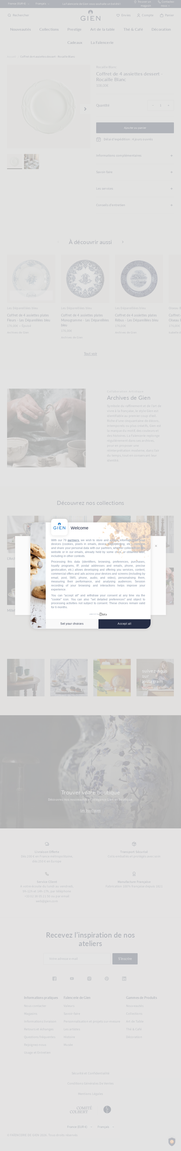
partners (73, 540)
